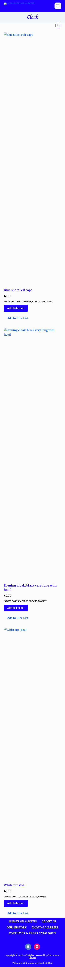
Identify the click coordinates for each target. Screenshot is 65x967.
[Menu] (57, 6)
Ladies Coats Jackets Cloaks (20, 601)
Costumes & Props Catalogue (32, 933)
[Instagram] (37, 947)
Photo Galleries (45, 927)
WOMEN (42, 601)
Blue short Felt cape (18, 290)
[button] (16, 318)
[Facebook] (28, 947)
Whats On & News (23, 921)
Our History (16, 927)
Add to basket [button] (15, 308)
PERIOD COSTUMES (42, 301)
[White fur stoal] (32, 753)
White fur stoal (15, 885)
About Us (49, 921)
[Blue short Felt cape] (32, 158)
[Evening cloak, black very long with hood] (32, 453)
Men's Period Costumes (17, 301)
